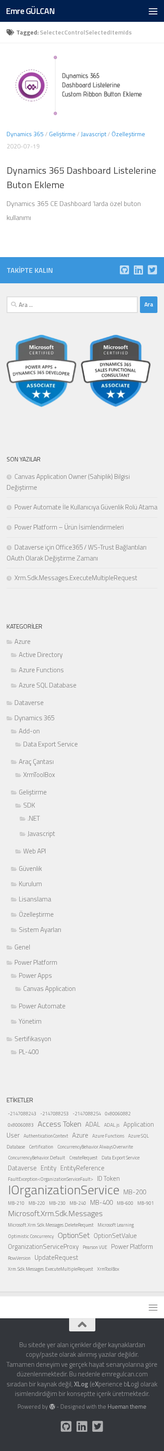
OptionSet (74, 1235)
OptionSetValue (115, 1236)
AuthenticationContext (46, 1135)
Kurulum (30, 884)
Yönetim (30, 1021)
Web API (34, 851)
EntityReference (82, 1168)
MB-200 (134, 1192)
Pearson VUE (95, 1247)
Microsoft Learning (116, 1224)
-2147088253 (54, 1113)
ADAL (92, 1124)
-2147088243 (22, 1113)
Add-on (29, 731)
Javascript (93, 133)
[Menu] (153, 11)
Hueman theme (127, 1406)
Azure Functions (41, 670)
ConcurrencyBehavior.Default (36, 1157)
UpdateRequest (56, 1257)
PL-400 (28, 1052)
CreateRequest (83, 1157)
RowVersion (19, 1258)
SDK (29, 805)
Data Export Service (50, 744)
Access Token (59, 1124)
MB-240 (78, 1203)
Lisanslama (35, 899)
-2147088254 (87, 1113)
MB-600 (125, 1203)
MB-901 (145, 1203)
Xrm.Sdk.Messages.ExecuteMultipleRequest (75, 578)
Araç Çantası (36, 761)
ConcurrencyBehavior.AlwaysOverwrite (95, 1146)
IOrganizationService (63, 1189)
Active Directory (41, 655)
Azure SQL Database (48, 685)
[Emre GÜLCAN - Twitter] (152, 270)
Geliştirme (62, 133)
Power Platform (35, 962)
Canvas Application (49, 988)
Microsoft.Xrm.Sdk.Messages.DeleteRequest (51, 1224)
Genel (22, 947)
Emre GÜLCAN (30, 10)
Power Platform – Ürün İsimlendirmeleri (69, 527)
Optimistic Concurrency (31, 1236)
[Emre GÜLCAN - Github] (124, 270)
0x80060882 (118, 1113)
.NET (34, 818)
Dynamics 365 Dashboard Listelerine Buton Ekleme (81, 177)
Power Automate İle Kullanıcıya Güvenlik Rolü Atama (85, 507)
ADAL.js (111, 1124)
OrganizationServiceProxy (43, 1246)
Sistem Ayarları (40, 930)
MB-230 (57, 1203)
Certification (41, 1146)
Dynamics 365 (25, 133)
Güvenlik (30, 868)
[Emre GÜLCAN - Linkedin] (138, 270)
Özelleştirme (128, 133)
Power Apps (35, 975)
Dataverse (29, 703)
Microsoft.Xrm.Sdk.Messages (55, 1213)
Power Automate (42, 1006)
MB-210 (16, 1203)
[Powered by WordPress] (52, 1407)
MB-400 (101, 1202)
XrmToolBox (39, 775)
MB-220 (36, 1203)
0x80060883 (21, 1124)
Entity (48, 1168)
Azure (22, 641)
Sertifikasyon (32, 1039)
